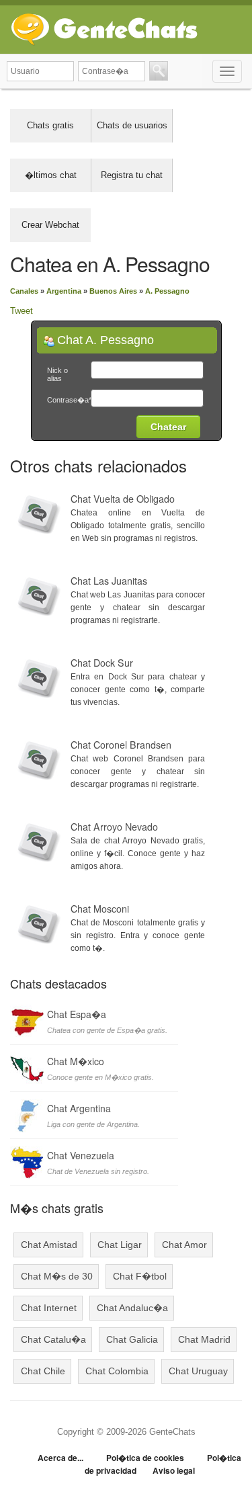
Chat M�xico (75, 1061)
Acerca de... (60, 1458)
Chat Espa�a (76, 1014)
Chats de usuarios (132, 125)
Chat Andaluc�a (132, 1307)
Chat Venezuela (80, 1155)
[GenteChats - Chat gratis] (104, 26)
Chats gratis (50, 125)
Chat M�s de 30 (57, 1276)
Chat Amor (184, 1244)
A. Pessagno (167, 291)
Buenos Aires (113, 291)
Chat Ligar (119, 1244)
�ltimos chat (51, 175)
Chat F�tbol (140, 1276)
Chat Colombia (117, 1371)
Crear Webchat (50, 225)
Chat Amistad (49, 1244)
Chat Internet (49, 1307)
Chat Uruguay (198, 1371)
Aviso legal (174, 1470)
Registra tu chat (132, 175)
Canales (24, 291)
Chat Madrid (204, 1339)
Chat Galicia (132, 1339)
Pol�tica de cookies (145, 1458)
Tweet (21, 311)
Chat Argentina (79, 1108)
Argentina (63, 291)
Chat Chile (43, 1371)
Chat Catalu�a (53, 1339)
